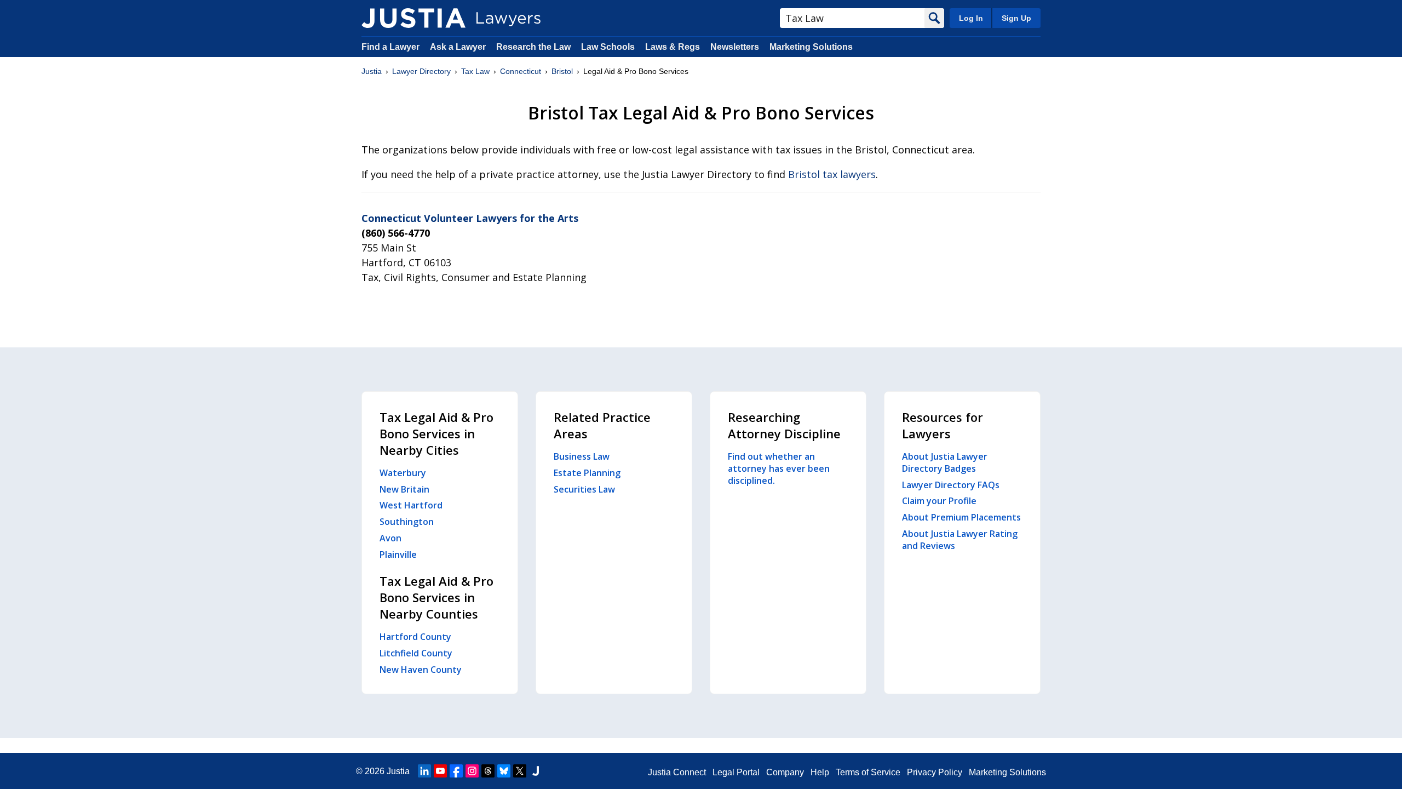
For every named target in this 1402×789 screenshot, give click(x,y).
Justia (371, 71)
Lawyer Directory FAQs (950, 485)
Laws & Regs (672, 47)
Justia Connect (677, 772)
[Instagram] (472, 770)
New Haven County (421, 670)
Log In (971, 18)
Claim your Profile (939, 501)
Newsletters (734, 47)
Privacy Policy (934, 772)
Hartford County (415, 637)
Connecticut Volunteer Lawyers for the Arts (469, 218)
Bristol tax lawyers (832, 174)
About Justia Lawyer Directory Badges (944, 462)
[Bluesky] (503, 770)
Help (820, 772)
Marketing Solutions (811, 47)
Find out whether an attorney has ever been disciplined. (779, 468)
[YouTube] (440, 770)
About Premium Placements (961, 517)
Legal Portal (736, 772)
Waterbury (403, 473)
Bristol (562, 71)
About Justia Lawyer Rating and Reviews (960, 540)
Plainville (398, 554)
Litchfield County (416, 653)
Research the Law (533, 47)
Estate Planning (587, 473)
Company (785, 772)
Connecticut (520, 71)
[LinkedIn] (424, 770)
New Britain (404, 489)
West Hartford (411, 505)
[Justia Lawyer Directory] (413, 18)
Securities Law (584, 489)
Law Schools (608, 47)
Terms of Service (868, 772)
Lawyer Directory (421, 71)
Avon (390, 538)
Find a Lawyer (390, 47)
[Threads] (488, 770)
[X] (519, 770)
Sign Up (1016, 18)
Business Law (582, 456)
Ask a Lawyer (459, 47)
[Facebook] (456, 770)
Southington (407, 522)
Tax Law (475, 71)
